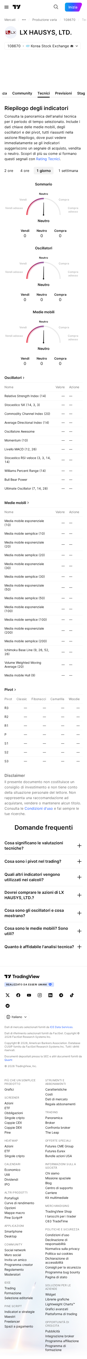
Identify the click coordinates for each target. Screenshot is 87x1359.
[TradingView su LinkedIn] (50, 995)
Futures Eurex (55, 1151)
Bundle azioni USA (58, 1156)
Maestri (9, 1316)
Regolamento (14, 1269)
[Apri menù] (6, 7)
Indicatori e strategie (19, 1312)
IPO (7, 1184)
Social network (15, 1250)
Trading (10, 1288)
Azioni (8, 1103)
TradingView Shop (58, 1211)
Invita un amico (15, 1260)
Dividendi (11, 1179)
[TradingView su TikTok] (72, 995)
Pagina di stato (56, 1277)
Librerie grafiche (57, 1299)
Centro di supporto (59, 1188)
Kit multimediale (56, 1197)
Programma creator (18, 1264)
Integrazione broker (59, 1336)
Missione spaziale (58, 1178)
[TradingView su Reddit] (7, 1006)
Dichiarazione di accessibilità (56, 1260)
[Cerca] (56, 7)
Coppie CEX (13, 1123)
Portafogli (11, 1198)
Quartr (8, 1060)
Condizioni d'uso (39, 808)
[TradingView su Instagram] (40, 995)
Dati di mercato (56, 1099)
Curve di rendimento (19, 1203)
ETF (7, 1108)
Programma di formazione (55, 1348)
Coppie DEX (13, 1127)
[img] (72, 46)
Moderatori (12, 1274)
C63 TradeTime (56, 1221)
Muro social (12, 1255)
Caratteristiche (56, 1089)
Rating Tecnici (48, 159)
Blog (48, 1183)
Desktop (10, 1236)
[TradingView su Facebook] (18, 995)
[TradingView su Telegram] (61, 995)
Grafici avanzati (56, 1309)
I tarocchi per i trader (60, 1216)
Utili (7, 1174)
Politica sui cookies (59, 1253)
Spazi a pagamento (18, 1326)
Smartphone (13, 1231)
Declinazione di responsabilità (56, 1242)
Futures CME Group (59, 1146)
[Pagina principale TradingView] (17, 7)
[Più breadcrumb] (24, 20)
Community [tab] (22, 93)
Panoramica (53, 1118)
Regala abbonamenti (60, 1104)
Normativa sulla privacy (62, 1249)
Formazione (12, 1293)
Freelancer (12, 1321)
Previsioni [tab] (63, 93)
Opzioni (10, 1208)
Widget (50, 1294)
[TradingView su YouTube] (29, 995)
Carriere (51, 1193)
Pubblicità (52, 1331)
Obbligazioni (13, 1113)
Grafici (9, 1089)
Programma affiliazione (62, 1341)
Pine (7, 1132)
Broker (50, 1123)
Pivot (8, 689)
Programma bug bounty (62, 1272)
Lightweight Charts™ (60, 1304)
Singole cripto (14, 1118)
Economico (12, 1170)
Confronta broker (57, 1127)
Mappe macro (14, 1213)
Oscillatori (13, 377)
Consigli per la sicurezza (63, 1267)
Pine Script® (13, 1217)
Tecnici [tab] (43, 93)
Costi (49, 1094)
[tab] (9, 170)
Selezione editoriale (18, 1298)
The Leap (52, 1132)
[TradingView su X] (7, 995)
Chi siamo (52, 1173)
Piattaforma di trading (61, 1314)
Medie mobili (15, 502)
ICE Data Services (61, 1027)
